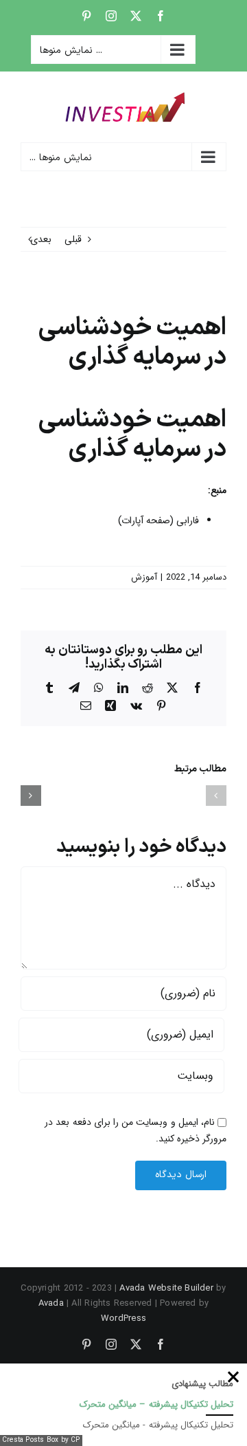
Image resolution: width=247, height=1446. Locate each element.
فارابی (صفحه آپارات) (158, 520)
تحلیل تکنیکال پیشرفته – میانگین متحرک (156, 1404)
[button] (216, 795)
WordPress (123, 1318)
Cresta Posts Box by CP (41, 1440)
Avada (51, 1303)
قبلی (73, 239)
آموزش (144, 577)
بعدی (40, 239)
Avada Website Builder (166, 1288)
